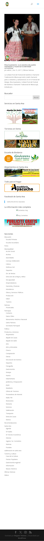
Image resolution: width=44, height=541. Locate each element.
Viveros (8, 420)
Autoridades (10, 258)
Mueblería (9, 388)
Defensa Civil (10, 267)
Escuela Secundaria (12, 243)
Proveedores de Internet (14, 394)
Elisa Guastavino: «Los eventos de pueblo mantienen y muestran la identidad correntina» (20, 66)
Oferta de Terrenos (12, 391)
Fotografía (9, 366)
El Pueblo (9, 432)
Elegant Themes (20, 536)
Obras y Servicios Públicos (14, 292)
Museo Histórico (11, 469)
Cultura (8, 264)
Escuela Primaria (11, 239)
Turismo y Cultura (10, 454)
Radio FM (9, 398)
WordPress (22, 538)
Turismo (8, 302)
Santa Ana (7, 426)
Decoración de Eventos (13, 360)
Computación (10, 353)
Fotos (6, 246)
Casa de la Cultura (12, 456)
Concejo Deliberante (13, 261)
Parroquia (7, 311)
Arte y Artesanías (11, 347)
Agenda (8, 428)
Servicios (9, 407)
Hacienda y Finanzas (12, 286)
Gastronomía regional (13, 462)
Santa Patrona (10, 323)
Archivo (8, 254)
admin (9, 70)
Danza (8, 356)
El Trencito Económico (13, 435)
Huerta (8, 375)
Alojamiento (10, 334)
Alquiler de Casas (11, 338)
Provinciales (10, 307)
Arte (7, 344)
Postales (9, 447)
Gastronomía (10, 369)
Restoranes (10, 401)
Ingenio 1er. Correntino (13, 441)
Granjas (8, 372)
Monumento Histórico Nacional (16, 319)
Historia (8, 438)
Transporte (9, 413)
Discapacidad (10, 280)
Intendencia (10, 289)
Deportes (9, 270)
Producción (9, 296)
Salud (8, 299)
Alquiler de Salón (11, 341)
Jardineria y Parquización (14, 382)
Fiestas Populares (12, 459)
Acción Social (10, 251)
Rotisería (9, 404)
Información (10, 466)
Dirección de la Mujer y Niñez (15, 277)
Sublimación (10, 410)
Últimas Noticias (28, 70)
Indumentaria (10, 379)
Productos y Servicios (11, 332)
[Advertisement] (22, 501)
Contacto (9, 313)
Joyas (8, 385)
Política (6, 329)
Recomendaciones (10, 423)
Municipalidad (8, 249)
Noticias (7, 305)
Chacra (8, 350)
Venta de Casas (11, 417)
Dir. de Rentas (10, 273)
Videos (6, 475)
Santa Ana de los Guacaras (16, 202)
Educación (7, 237)
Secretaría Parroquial (13, 326)
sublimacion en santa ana (12, 450)
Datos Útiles (10, 316)
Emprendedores (11, 283)
